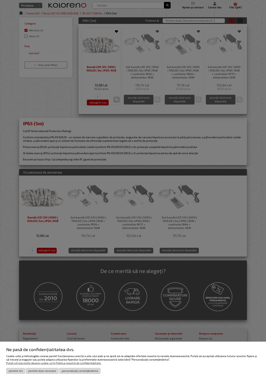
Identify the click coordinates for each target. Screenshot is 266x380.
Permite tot (16, 370)
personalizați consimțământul (80, 370)
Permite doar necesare (42, 370)
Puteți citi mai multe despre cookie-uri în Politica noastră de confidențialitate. (53, 363)
